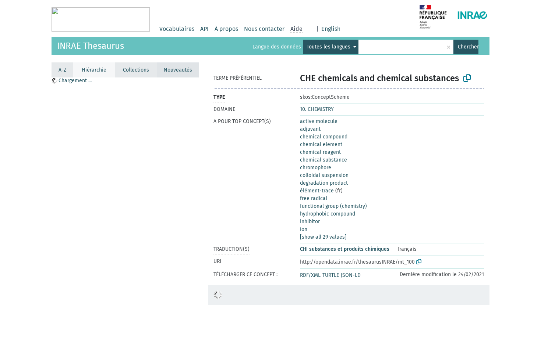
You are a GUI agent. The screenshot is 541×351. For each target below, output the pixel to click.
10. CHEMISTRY (317, 109)
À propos (226, 28)
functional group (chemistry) (333, 206)
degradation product (324, 183)
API (204, 28)
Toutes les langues (329, 47)
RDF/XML (310, 275)
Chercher (468, 47)
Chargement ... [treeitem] (75, 80)
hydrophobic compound (327, 214)
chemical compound (323, 137)
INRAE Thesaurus (90, 46)
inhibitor (310, 221)
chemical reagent (320, 152)
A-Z (62, 70)
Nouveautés (178, 70)
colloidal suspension (324, 175)
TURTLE (330, 275)
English (330, 28)
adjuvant (310, 129)
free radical (313, 198)
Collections (136, 70)
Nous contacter (264, 28)
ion (303, 229)
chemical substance (323, 160)
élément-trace (317, 191)
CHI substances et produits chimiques (344, 249)
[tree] (125, 213)
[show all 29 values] (323, 237)
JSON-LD (351, 275)
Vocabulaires (176, 28)
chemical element (321, 144)
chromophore (315, 167)
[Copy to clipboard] (467, 78)
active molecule (318, 121)
